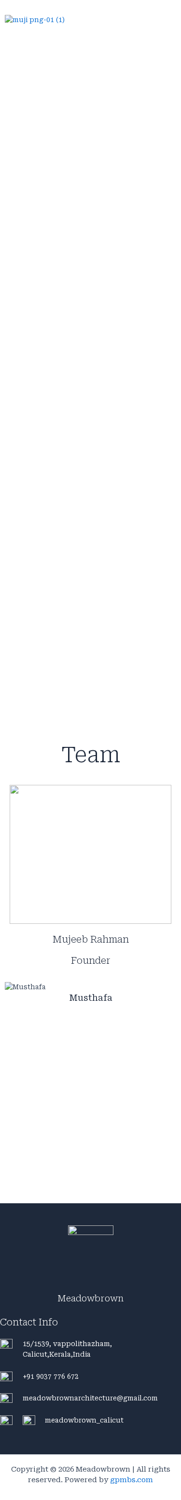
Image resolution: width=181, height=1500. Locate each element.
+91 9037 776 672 (51, 1376)
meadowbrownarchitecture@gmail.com (90, 1398)
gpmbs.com (131, 1479)
